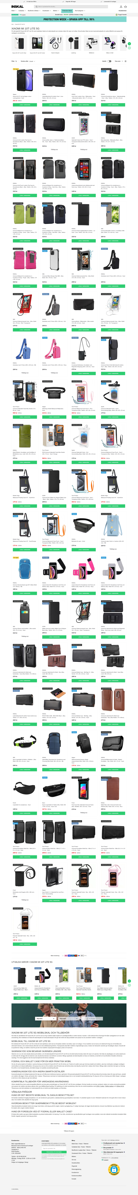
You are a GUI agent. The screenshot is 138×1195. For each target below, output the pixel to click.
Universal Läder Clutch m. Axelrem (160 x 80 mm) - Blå (112, 542)
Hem (13, 24)
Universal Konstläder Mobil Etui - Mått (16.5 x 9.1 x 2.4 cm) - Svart (24, 849)
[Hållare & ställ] (109, 43)
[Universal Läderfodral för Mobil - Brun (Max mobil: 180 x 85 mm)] (54, 656)
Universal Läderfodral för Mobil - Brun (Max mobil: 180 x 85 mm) (53, 673)
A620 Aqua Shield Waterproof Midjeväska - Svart (53, 409)
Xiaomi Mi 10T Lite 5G (20, 24)
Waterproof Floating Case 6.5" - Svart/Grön (24, 497)
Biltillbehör (91, 52)
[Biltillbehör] (91, 43)
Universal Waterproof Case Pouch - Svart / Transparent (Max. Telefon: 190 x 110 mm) (53, 542)
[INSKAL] (17, 6)
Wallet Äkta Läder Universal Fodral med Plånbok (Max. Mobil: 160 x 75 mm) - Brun (111, 805)
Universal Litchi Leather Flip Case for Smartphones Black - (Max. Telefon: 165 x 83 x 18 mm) (24, 141)
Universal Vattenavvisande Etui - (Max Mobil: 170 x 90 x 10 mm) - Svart (83, 276)
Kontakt (74, 1179)
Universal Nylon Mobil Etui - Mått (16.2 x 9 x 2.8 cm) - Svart (113, 849)
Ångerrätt (74, 1166)
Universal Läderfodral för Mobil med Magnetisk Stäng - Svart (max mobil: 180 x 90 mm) (113, 629)
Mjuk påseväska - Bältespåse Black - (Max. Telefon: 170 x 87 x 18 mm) (112, 140)
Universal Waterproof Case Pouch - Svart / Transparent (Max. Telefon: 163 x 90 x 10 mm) (113, 453)
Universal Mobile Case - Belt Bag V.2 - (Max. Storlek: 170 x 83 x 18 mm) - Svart (83, 673)
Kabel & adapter (55, 52)
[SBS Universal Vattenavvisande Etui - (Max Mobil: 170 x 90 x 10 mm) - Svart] (84, 260)
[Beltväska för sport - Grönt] (84, 525)
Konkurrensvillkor (77, 1175)
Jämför (104, 61)
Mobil (13, 10)
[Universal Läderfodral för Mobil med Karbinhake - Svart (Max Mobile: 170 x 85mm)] (25, 656)
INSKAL (16, 1189)
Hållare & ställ (109, 52)
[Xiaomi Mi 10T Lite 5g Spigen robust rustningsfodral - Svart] (25, 80)
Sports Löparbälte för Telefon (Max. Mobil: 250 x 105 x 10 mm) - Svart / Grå (54, 805)
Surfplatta (21, 10)
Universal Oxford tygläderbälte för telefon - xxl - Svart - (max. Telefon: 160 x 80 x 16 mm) (84, 231)
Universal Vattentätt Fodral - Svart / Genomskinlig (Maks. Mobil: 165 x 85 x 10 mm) (113, 409)
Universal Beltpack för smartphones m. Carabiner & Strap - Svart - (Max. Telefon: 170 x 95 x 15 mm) (113, 187)
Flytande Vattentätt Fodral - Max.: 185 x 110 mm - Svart (83, 892)
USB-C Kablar (100, 1086)
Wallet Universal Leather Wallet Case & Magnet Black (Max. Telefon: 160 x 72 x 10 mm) (54, 629)
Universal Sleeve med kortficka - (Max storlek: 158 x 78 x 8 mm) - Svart (24, 629)
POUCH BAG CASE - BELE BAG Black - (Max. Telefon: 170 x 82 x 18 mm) (54, 716)
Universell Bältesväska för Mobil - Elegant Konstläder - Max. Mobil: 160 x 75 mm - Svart (112, 760)
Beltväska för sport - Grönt (78, 541)
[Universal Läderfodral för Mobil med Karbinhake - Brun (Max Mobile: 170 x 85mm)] (113, 700)
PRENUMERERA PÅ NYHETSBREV (54, 1152)
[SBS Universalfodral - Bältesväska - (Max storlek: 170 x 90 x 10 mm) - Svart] (84, 305)
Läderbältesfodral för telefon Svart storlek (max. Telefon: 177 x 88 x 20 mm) (25, 716)
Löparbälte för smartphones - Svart (22, 804)
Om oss (74, 1159)
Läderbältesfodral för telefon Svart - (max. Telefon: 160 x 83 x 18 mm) (52, 97)
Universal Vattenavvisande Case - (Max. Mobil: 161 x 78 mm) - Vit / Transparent (113, 322)
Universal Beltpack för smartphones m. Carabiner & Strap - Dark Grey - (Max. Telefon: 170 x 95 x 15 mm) (54, 187)
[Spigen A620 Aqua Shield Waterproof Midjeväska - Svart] (54, 392)
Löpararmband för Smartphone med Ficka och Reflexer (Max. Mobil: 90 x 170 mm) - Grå (113, 585)
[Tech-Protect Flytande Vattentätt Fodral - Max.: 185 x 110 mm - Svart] (84, 876)
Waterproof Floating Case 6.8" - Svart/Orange (24, 541)
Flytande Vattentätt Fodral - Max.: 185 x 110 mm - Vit (24, 936)
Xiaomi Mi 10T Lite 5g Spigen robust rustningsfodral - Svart (22, 97)
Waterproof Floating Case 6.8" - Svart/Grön (112, 497)
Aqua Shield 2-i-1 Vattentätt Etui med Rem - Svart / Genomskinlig (53, 892)
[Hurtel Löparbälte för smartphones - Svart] (25, 789)
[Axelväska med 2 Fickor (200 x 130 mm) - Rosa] (54, 349)
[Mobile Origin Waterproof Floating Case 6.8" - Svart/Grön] (113, 481)
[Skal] (19, 43)
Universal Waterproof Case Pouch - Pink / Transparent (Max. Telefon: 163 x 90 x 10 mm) (83, 409)
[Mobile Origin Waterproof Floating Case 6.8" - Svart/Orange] (25, 525)
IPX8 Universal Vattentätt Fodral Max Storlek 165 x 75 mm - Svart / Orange (53, 453)
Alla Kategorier (79, 10)
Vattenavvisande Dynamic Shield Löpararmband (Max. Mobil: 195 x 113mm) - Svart (83, 761)
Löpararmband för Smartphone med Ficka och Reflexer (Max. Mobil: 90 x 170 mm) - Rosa (83, 585)
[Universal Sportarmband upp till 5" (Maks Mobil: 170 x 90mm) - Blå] (25, 569)
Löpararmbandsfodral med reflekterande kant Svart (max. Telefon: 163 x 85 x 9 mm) (83, 186)
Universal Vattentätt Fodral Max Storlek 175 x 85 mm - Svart (24, 409)
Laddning (73, 52)
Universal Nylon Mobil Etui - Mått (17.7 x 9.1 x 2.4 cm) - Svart (53, 849)
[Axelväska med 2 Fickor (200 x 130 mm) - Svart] (113, 260)
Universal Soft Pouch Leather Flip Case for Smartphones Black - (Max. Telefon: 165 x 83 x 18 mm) (24, 187)
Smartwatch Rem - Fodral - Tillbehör (82, 1153)
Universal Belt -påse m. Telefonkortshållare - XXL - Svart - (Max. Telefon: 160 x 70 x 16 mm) (54, 140)
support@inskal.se (20, 1143)
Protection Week (67, 10)
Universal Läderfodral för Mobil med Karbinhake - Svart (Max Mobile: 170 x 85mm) (24, 673)
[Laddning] (73, 43)
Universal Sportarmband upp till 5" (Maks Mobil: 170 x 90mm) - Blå (25, 585)
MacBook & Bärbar (33, 10)
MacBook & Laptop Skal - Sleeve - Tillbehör (84, 1150)
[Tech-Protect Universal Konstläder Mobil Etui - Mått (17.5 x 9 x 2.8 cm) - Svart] (84, 832)
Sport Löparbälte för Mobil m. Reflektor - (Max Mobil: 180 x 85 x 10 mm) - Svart (24, 760)
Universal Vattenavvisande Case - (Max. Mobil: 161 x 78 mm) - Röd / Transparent (24, 322)
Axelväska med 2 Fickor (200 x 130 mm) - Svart (113, 276)
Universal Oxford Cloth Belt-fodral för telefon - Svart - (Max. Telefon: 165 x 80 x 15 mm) (112, 365)
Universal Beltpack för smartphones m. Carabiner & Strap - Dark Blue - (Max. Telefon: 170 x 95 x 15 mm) (54, 232)
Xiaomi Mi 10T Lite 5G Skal (19, 53)
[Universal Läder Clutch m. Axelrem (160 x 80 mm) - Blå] (113, 525)
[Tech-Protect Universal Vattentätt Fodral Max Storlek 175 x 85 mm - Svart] (25, 392)
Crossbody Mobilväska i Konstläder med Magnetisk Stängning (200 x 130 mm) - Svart (83, 365)
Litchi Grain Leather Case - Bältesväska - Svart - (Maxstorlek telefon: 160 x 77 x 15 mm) (83, 97)
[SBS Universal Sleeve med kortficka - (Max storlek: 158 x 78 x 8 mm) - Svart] (25, 612)
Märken (55, 10)
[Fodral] (37, 43)
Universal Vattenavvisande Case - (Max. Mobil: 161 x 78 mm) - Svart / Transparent (83, 629)
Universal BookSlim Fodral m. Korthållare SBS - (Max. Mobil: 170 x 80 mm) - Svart (113, 231)
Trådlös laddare (109, 1086)
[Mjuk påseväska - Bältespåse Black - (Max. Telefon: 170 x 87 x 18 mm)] (113, 124)
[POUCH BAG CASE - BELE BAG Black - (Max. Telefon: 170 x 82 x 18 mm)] (54, 700)
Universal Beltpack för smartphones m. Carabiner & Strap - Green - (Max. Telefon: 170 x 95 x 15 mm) (25, 232)
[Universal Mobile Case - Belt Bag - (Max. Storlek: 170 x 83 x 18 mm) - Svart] (84, 700)
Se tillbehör (92, 1018)
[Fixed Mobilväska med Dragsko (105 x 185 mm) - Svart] (25, 876)
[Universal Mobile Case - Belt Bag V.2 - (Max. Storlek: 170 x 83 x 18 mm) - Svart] (84, 656)
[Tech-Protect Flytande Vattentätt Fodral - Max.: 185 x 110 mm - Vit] (25, 919)
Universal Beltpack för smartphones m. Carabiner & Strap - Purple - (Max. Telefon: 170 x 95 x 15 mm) (25, 277)
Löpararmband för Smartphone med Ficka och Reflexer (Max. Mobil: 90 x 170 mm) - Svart (54, 585)
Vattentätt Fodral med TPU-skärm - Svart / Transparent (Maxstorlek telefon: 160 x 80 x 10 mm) (83, 141)
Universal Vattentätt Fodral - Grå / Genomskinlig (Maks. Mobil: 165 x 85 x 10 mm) (83, 453)
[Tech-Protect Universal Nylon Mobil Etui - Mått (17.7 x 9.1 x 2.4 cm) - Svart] (54, 832)
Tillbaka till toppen (69, 1131)
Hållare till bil (120, 1086)
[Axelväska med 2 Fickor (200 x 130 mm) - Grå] (54, 305)
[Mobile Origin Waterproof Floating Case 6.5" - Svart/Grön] (25, 481)
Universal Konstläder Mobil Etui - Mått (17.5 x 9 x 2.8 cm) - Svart (83, 849)
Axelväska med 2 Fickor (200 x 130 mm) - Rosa (54, 365)
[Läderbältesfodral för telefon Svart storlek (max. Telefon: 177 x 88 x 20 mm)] (25, 700)
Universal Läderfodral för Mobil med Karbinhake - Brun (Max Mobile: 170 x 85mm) (112, 716)
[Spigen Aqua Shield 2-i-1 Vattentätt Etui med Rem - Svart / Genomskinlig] (54, 876)
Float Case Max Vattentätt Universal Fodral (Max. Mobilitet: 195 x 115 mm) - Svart (82, 805)
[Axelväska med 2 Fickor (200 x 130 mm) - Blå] (25, 349)
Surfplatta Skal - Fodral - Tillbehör (81, 1147)
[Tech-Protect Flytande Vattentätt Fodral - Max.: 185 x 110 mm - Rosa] (113, 876)
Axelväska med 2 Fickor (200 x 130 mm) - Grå (54, 321)
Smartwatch (45, 10)
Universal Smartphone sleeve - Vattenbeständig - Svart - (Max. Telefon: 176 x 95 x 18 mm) (113, 97)
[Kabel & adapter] (55, 43)
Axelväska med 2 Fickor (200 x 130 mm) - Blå (24, 365)
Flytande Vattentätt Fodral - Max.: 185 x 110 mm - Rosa (112, 892)
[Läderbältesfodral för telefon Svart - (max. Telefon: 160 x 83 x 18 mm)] (54, 80)
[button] (125, 6)
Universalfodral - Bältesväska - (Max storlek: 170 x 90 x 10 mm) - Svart (83, 322)
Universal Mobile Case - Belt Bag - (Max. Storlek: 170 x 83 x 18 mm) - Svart (82, 716)
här (63, 1158)
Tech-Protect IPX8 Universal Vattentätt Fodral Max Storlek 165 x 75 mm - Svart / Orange (83, 989)
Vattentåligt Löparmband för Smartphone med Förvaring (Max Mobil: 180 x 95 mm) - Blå (53, 760)
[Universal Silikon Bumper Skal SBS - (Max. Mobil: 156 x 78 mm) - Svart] (54, 260)
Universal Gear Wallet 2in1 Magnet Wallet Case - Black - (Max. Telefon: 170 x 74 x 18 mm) (54, 498)
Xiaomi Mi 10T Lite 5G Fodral (37, 53)
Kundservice (122, 10)
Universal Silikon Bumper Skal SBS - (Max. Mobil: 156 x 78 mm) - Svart (53, 276)
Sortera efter (24, 61)
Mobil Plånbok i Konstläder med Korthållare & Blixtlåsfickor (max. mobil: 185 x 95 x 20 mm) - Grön (24, 454)
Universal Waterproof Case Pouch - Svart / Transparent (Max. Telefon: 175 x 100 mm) (82, 498)
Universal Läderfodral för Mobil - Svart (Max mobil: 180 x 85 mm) (112, 673)
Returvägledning (76, 1169)
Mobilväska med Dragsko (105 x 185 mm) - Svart (24, 892)
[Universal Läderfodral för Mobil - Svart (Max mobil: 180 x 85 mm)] (113, 656)
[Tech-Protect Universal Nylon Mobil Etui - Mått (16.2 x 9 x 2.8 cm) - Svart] (113, 832)
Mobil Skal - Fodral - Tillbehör (80, 1143)
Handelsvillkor (76, 1163)
